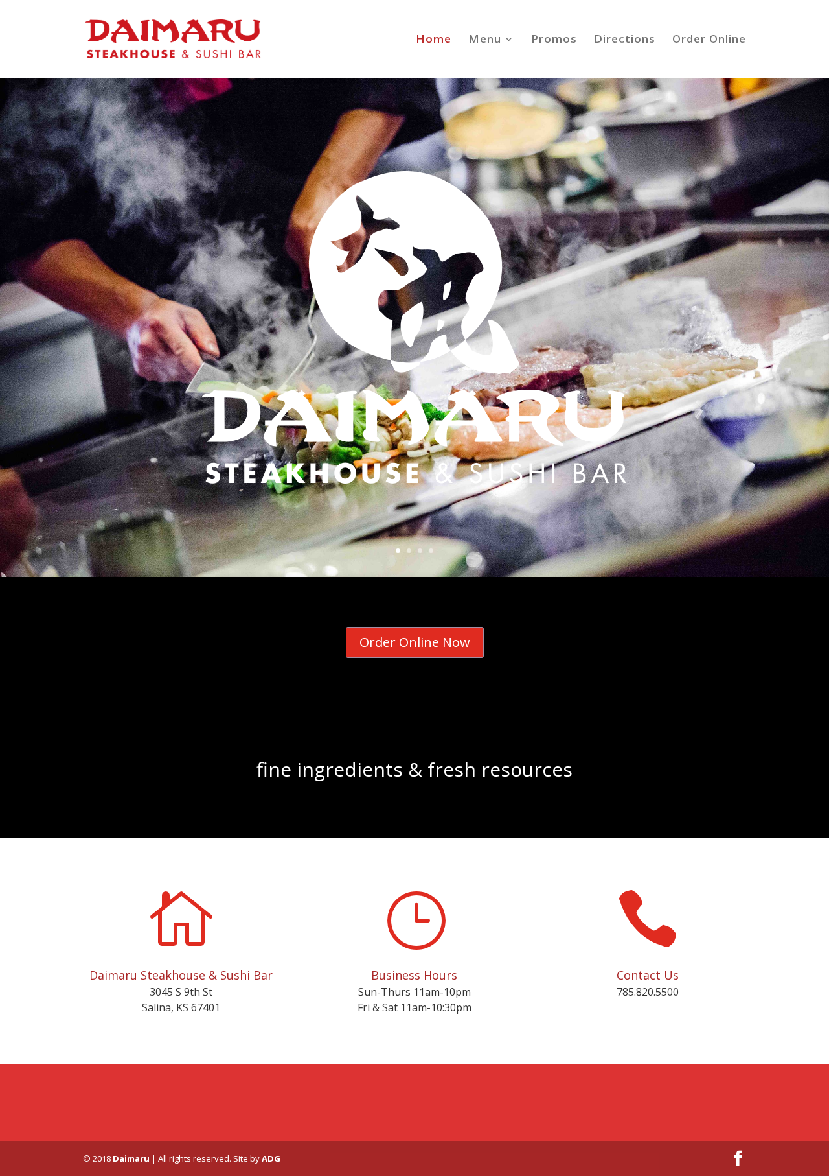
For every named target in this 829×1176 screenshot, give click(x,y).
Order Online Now (414, 642)
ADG (271, 1158)
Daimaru (131, 1158)
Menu (484, 40)
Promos (554, 40)
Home (433, 40)
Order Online (709, 40)
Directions (624, 40)
